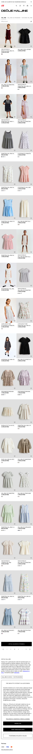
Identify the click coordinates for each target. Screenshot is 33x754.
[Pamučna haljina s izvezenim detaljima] (8, 106)
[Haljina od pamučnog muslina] (8, 71)
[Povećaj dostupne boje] (2, 54)
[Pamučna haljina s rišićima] (8, 207)
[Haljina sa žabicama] (24, 479)
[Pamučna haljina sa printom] (8, 139)
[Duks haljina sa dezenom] (8, 445)
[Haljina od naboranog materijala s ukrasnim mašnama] (24, 445)
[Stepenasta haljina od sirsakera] (24, 173)
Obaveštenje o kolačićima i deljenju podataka (18, 719)
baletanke (16, 672)
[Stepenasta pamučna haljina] (24, 139)
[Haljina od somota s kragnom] (24, 345)
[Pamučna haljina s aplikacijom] (8, 513)
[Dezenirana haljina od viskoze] (8, 275)
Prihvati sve (18, 723)
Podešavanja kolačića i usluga (18, 735)
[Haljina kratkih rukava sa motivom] (24, 616)
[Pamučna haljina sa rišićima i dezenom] (24, 310)
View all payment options (7, 749)
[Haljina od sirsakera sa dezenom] (24, 513)
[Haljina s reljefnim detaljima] (24, 35)
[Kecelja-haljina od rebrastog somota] (8, 35)
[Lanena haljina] (8, 547)
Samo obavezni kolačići (17, 729)
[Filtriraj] (31, 21)
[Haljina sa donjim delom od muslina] (8, 616)
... (22, 649)
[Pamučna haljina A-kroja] (24, 71)
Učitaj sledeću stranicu (17, 644)
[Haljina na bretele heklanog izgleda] (24, 241)
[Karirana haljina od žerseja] (8, 345)
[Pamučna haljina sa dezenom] (8, 241)
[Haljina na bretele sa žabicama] (24, 207)
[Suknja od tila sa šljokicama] (8, 411)
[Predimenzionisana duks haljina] (8, 377)
